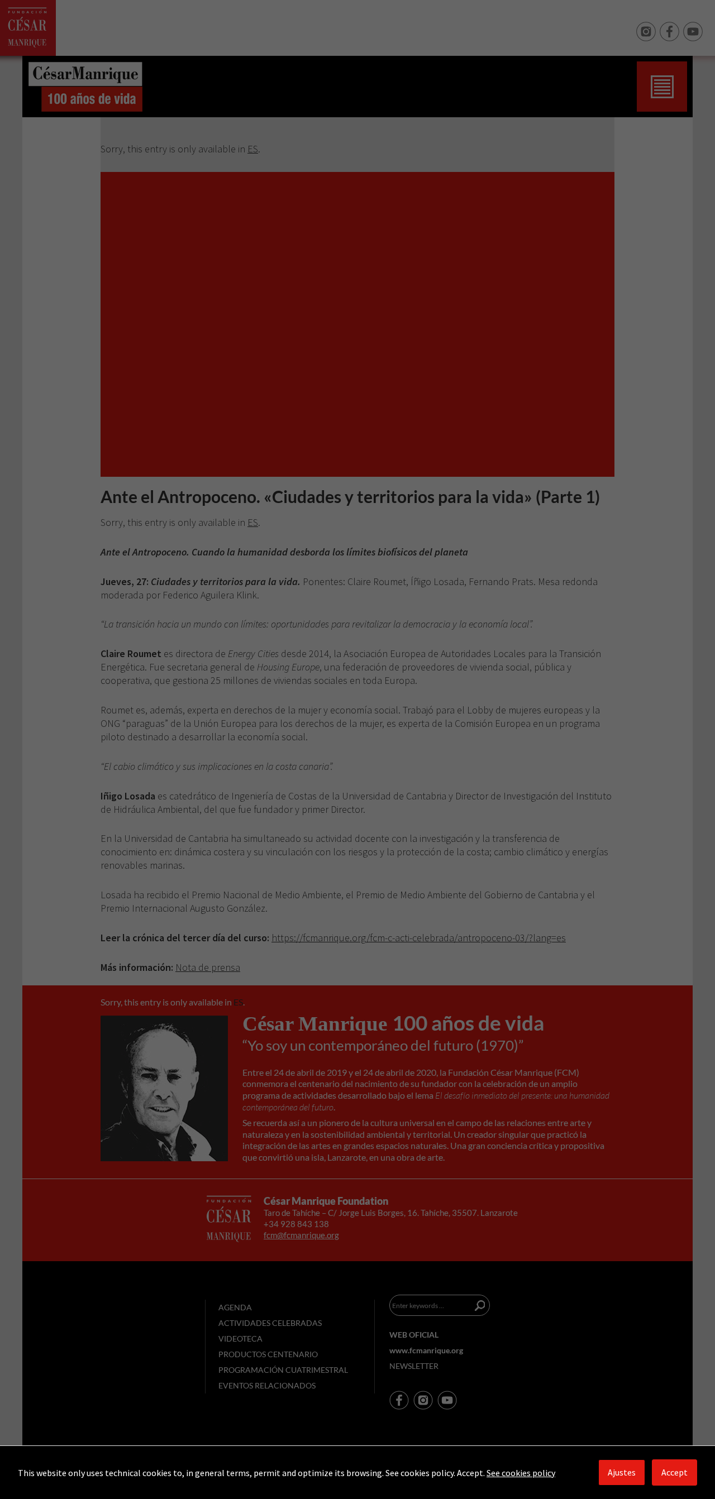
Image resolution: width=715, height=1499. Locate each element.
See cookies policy (521, 1472)
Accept (674, 1472)
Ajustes (622, 1472)
